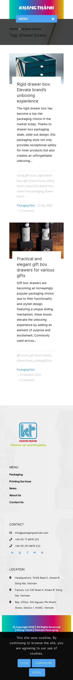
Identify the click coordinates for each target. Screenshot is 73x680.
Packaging (16, 474)
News (12, 488)
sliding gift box (43, 360)
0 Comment (27, 210)
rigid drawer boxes (34, 180)
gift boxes (23, 355)
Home (13, 29)
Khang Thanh (24, 629)
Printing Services (20, 481)
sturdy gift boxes (27, 175)
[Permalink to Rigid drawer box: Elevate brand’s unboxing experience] (36, 68)
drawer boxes (31, 29)
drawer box (46, 186)
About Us (15, 495)
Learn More (43, 663)
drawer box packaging (30, 191)
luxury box (32, 186)
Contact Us (16, 502)
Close (24, 663)
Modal (37, 672)
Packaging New (26, 205)
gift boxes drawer (40, 355)
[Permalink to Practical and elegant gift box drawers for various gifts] (36, 240)
